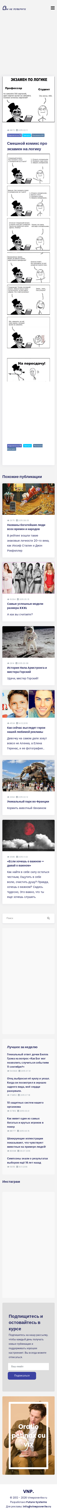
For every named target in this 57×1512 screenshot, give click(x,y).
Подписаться (22, 1375)
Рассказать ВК (38, 135)
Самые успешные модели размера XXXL (25, 606)
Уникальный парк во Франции (28, 801)
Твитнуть (26, 135)
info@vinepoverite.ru (37, 1506)
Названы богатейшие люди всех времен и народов (26, 527)
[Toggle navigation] (53, 8)
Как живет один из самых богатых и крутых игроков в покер (25, 1123)
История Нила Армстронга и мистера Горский (27, 670)
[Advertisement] (28, 46)
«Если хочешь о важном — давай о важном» (25, 863)
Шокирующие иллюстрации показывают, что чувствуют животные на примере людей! (26, 1143)
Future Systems (36, 1502)
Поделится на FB (14, 135)
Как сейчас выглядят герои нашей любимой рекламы (26, 730)
